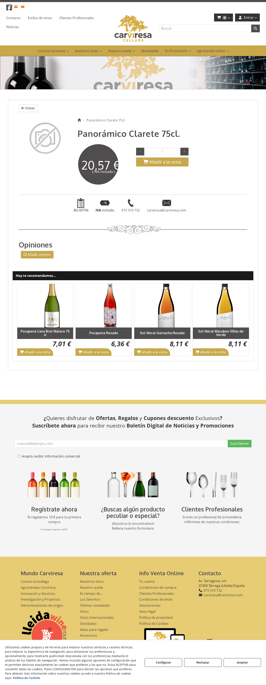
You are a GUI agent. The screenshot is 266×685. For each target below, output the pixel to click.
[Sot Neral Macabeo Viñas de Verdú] (221, 306)
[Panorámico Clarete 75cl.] (45, 138)
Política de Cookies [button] (154, 623)
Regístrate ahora (54, 509)
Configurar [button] (163, 662)
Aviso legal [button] (147, 611)
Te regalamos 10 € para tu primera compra (54, 519)
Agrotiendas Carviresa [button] (38, 587)
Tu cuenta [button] (147, 581)
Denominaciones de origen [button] (42, 605)
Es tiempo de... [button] (91, 593)
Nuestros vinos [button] (92, 581)
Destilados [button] (88, 623)
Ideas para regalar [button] (94, 629)
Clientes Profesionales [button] (156, 593)
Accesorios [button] (88, 635)
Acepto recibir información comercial (51, 456)
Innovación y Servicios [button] (38, 593)
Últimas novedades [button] (95, 605)
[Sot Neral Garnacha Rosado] (162, 306)
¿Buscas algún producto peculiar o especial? (133, 512)
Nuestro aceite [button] (91, 587)
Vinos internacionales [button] (97, 617)
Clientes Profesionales (212, 509)
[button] (9, 8)
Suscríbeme (239, 443)
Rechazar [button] (202, 662)
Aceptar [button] (242, 662)
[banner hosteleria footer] (212, 484)
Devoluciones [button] (149, 605)
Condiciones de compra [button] (157, 587)
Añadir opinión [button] (39, 254)
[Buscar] (255, 28)
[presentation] (23, 320)
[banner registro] (54, 484)
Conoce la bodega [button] (35, 581)
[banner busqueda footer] (133, 484)
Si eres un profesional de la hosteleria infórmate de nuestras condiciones (211, 519)
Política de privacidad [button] (156, 617)
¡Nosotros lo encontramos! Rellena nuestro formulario (133, 526)
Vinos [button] (84, 611)
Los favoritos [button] (90, 599)
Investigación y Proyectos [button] (40, 599)
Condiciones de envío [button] (156, 599)
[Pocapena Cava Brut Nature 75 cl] (45, 306)
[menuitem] (18, 6)
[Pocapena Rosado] (104, 306)
